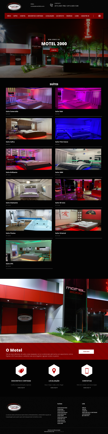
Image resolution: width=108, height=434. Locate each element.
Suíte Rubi (60, 409)
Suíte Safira (61, 411)
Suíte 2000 (60, 415)
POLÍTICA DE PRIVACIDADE (54, 430)
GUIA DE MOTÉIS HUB (49, 431)
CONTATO (61, 16)
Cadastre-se (85, 16)
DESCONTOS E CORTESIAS (35, 16)
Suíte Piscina (61, 420)
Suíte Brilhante (61, 414)
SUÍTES (15, 16)
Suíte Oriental (61, 422)
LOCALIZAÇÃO (50, 16)
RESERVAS (69, 16)
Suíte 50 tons (61, 419)
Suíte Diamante (62, 417)
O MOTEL (22, 16)
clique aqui (9, 50)
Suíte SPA (60, 423)
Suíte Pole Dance (62, 412)
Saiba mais (86, 351)
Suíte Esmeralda (62, 408)
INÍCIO (9, 16)
